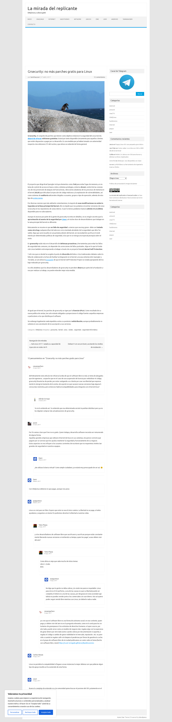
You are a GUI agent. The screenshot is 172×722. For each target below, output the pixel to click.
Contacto (31, 24)
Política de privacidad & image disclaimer (123, 183)
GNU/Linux (40, 19)
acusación (49, 260)
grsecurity (54, 330)
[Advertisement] (86, 46)
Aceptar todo (46, 712)
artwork (77, 19)
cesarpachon (38, 366)
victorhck (112, 161)
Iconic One (120, 717)
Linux (65, 330)
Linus (64, 219)
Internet (52, 19)
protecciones (38, 198)
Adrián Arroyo (44, 399)
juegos (88, 19)
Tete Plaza (43, 525)
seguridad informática (89, 330)
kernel (61, 330)
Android (114, 19)
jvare (35, 423)
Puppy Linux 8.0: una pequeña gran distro (129, 144)
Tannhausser (127, 19)
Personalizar (14, 712)
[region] (30, 703)
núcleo (71, 330)
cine (97, 19)
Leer (105, 19)
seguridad (77, 330)
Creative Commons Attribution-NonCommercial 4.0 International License (126, 197)
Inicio (30, 19)
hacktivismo (64, 19)
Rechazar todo (30, 712)
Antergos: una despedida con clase (129, 161)
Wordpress (143, 717)
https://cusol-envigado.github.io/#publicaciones (76, 643)
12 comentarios (99, 77)
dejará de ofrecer (35, 138)
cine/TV (112, 113)
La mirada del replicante (52, 8)
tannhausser (35, 77)
